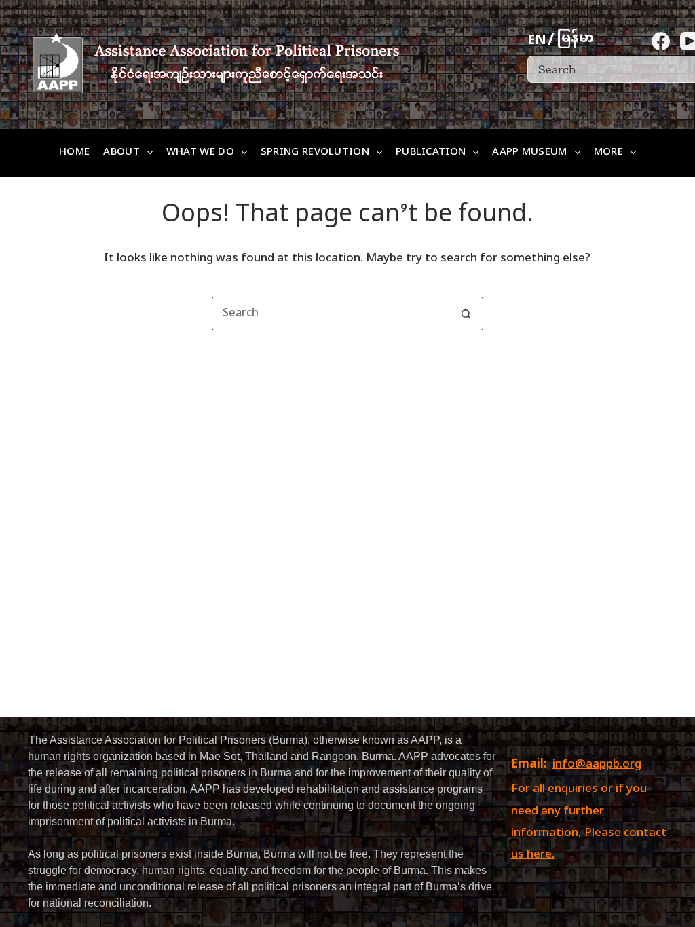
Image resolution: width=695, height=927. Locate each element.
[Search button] (466, 313)
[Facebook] (661, 41)
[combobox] (331, 313)
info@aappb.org (596, 765)
